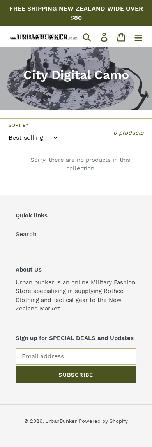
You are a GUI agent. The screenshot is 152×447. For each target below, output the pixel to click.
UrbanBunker (61, 421)
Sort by (18, 125)
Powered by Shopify (103, 421)
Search (26, 234)
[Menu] (138, 37)
